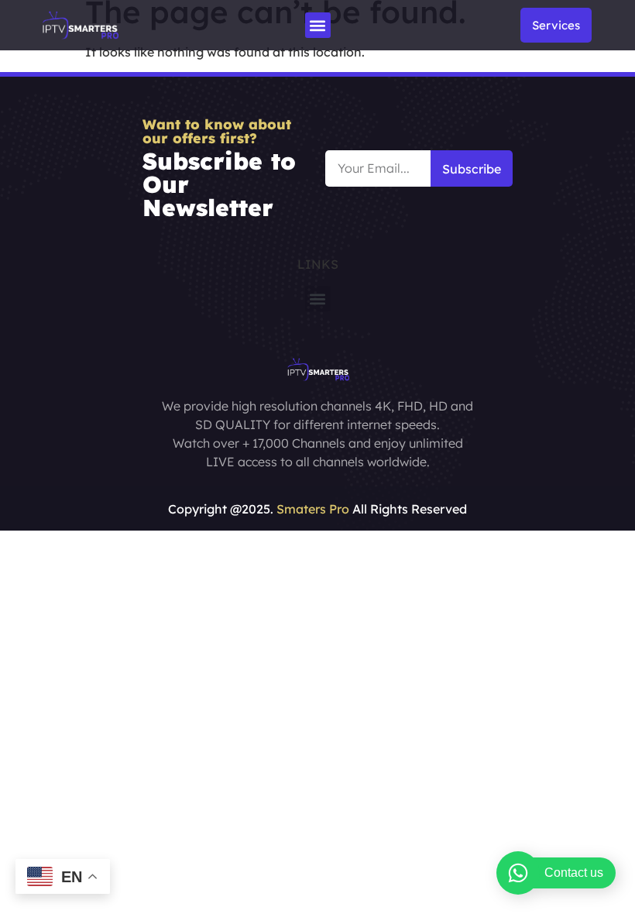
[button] (318, 25)
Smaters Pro (312, 509)
